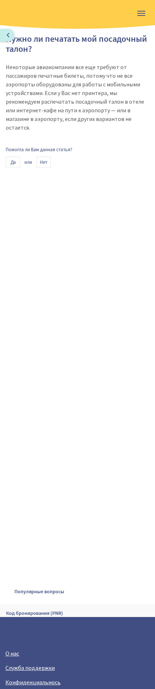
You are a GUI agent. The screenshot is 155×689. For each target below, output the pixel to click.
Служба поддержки (30, 667)
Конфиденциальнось (33, 682)
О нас (12, 653)
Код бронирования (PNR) (34, 613)
